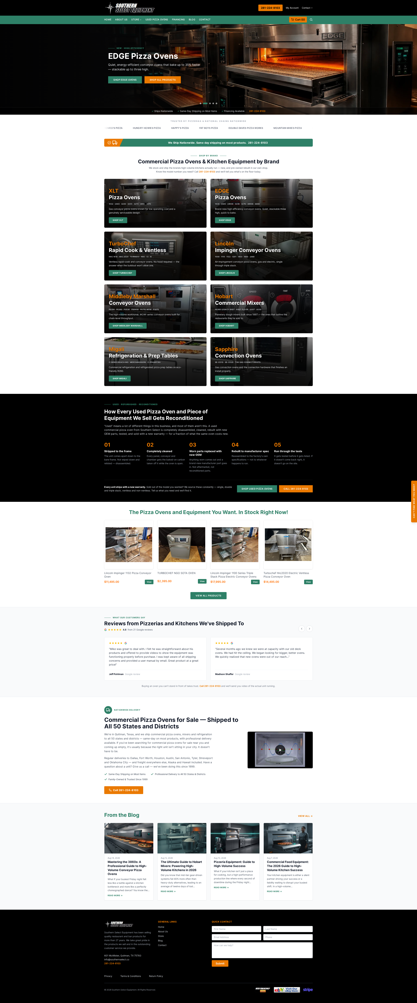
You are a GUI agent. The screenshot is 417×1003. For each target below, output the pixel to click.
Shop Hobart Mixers (251, 79)
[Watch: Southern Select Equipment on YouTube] (280, 750)
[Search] (311, 19)
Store (135, 19)
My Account (292, 7)
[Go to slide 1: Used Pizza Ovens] (200, 103)
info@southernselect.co (116, 959)
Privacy (108, 976)
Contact (306, 7)
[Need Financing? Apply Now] (263, 990)
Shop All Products (291, 79)
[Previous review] (301, 628)
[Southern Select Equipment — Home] (130, 8)
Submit (220, 963)
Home (107, 19)
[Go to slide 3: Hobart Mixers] (208, 103)
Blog (192, 19)
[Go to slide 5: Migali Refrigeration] (216, 103)
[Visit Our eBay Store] (287, 990)
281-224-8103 (270, 7)
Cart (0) (300, 19)
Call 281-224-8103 (296, 488)
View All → (305, 816)
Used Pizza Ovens (156, 19)
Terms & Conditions (130, 976)
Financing (178, 19)
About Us (121, 19)
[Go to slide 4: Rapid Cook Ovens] (213, 103)
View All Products (208, 595)
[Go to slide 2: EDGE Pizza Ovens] (204, 103)
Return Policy (156, 976)
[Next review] (309, 628)
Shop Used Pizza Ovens (257, 488)
